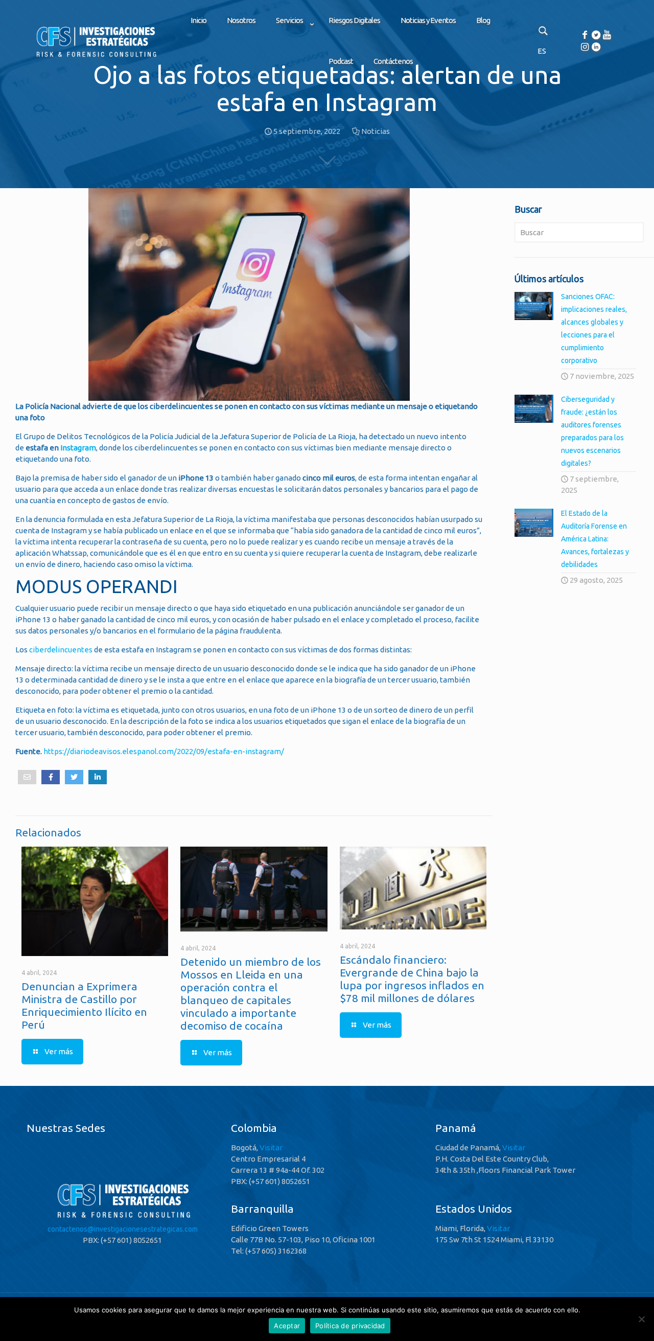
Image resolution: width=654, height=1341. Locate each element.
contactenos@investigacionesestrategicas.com (123, 1229)
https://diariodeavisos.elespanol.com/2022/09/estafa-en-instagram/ (163, 751)
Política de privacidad (350, 1326)
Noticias (375, 131)
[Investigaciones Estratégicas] (95, 56)
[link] (292, 46)
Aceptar (287, 1326)
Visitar (271, 1147)
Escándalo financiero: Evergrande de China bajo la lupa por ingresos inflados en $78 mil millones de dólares (412, 978)
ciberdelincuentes (60, 649)
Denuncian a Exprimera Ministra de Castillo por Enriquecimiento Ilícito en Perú (84, 1005)
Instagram (78, 447)
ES (542, 51)
